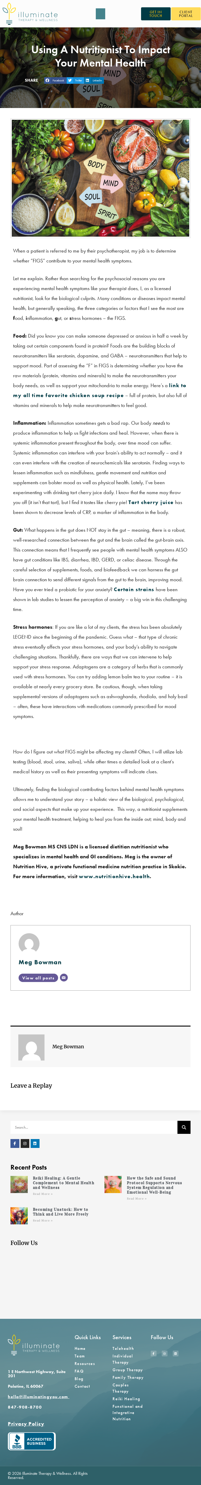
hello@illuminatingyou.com (38, 1396)
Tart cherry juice (151, 502)
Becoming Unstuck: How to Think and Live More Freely (61, 1212)
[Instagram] (25, 1143)
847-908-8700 (25, 1407)
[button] (100, 13)
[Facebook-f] (14, 1143)
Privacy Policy (26, 1424)
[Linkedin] (35, 1143)
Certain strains (134, 589)
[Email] (64, 977)
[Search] (184, 1127)
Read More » (43, 1194)
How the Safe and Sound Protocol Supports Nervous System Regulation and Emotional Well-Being (154, 1185)
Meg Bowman (40, 962)
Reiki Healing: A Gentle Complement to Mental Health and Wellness (63, 1183)
